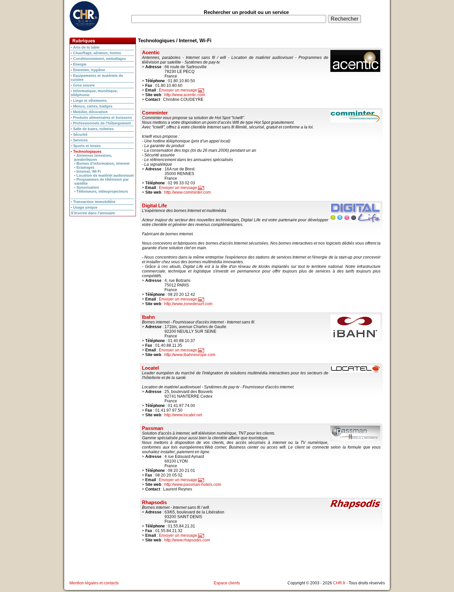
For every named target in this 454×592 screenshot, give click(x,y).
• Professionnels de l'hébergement (101, 123)
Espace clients (227, 583)
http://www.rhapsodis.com (187, 540)
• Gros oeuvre (83, 85)
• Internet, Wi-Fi (87, 171)
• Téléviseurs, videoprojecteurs (101, 191)
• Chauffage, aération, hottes (96, 53)
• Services (79, 140)
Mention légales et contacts (94, 583)
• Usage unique (84, 207)
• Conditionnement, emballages (98, 59)
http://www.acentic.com (184, 95)
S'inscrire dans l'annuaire (93, 213)
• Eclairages (84, 167)
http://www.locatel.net (183, 415)
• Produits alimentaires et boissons (101, 117)
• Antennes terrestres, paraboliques (93, 157)
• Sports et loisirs (86, 146)
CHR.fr (339, 583)
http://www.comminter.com (187, 192)
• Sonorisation (86, 187)
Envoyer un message (178, 90)
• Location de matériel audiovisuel (104, 175)
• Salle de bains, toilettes (92, 129)
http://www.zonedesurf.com (188, 303)
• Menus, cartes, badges (91, 106)
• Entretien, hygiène (88, 70)
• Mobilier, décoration (89, 112)
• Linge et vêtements (89, 100)
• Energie (78, 64)
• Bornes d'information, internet (102, 163)
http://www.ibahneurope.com (189, 354)
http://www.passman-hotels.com (192, 484)
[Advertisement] (102, 259)
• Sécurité (79, 134)
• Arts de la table (85, 47)
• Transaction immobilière (93, 202)
